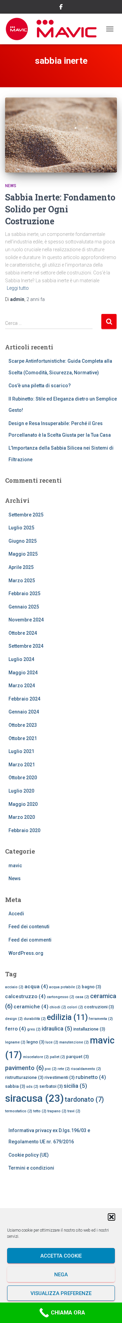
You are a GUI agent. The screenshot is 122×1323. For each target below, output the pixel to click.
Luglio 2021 (21, 751)
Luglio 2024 (21, 659)
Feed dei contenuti (28, 926)
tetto (39, 1111)
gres (34, 1029)
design (14, 1019)
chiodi (57, 1007)
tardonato (84, 1099)
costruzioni (99, 1006)
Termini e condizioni (31, 1168)
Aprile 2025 (21, 567)
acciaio (14, 987)
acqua (36, 986)
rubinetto (91, 1077)
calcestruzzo (25, 996)
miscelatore (36, 1057)
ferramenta (101, 1019)
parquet (77, 1056)
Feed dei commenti (30, 940)
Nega (61, 1275)
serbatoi (51, 1086)
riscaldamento (86, 1069)
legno (35, 1041)
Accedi (16, 913)
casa (82, 997)
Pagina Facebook (61, 8)
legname (15, 1042)
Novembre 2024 (26, 619)
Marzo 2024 (21, 685)
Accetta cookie (61, 1256)
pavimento (24, 1067)
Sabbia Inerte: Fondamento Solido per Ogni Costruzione (60, 209)
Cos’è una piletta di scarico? (39, 385)
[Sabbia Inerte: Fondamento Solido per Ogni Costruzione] (61, 134)
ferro (15, 1029)
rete (64, 1069)
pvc (51, 1069)
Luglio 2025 (21, 527)
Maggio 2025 (23, 554)
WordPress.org (25, 953)
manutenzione (74, 1042)
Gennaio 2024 (23, 712)
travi (73, 1111)
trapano (56, 1111)
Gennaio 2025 (23, 607)
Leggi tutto (18, 288)
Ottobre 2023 (22, 725)
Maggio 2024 (23, 672)
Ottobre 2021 (22, 738)
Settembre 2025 (25, 514)
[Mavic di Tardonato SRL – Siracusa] (53, 29)
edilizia (67, 1017)
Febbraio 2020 (24, 830)
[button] (111, 1217)
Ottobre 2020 (22, 777)
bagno (91, 986)
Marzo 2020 (21, 817)
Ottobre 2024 (22, 633)
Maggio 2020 (23, 804)
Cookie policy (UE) (28, 1155)
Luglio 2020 (21, 791)
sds (32, 1086)
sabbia (15, 1086)
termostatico (18, 1111)
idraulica (57, 1028)
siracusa (34, 1098)
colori (75, 1007)
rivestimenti (59, 1077)
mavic (15, 865)
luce (51, 1042)
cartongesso (60, 997)
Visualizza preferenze (61, 1293)
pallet (57, 1057)
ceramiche (31, 1007)
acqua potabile (65, 987)
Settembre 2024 (25, 646)
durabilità (35, 1019)
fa (35, 299)
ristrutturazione (24, 1077)
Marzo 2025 (21, 580)
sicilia (75, 1085)
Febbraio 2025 (24, 593)
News (10, 185)
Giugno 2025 (22, 541)
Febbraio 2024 (24, 699)
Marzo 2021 (21, 764)
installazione (89, 1029)
